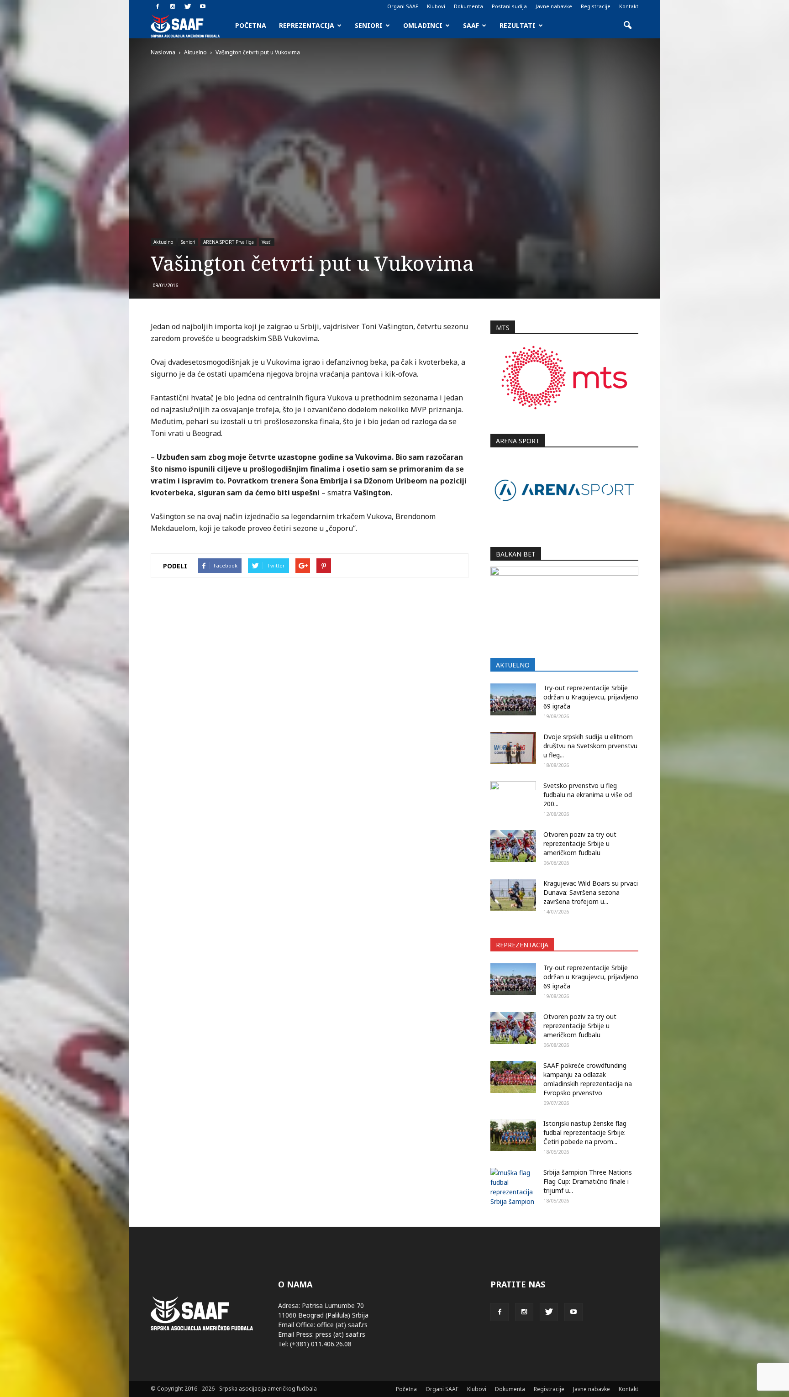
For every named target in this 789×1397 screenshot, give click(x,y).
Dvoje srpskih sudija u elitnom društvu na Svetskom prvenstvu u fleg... (590, 745)
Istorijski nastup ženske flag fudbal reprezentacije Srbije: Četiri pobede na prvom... (584, 1132)
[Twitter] (188, 6)
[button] (627, 26)
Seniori (369, 25)
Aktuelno (163, 242)
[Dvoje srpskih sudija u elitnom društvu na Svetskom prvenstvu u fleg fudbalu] (513, 748)
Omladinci (422, 25)
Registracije (595, 6)
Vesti (267, 242)
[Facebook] (157, 6)
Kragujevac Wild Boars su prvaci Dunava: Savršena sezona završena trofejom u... (590, 892)
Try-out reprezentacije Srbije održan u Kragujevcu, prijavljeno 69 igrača (590, 696)
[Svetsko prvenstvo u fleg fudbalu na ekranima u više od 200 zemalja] (513, 797)
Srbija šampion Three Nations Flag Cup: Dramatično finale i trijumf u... (587, 1181)
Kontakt (628, 6)
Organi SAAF (402, 6)
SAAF (471, 25)
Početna (250, 25)
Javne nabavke (554, 6)
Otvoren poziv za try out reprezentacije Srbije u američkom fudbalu (579, 843)
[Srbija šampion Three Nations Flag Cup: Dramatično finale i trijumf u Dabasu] (513, 1187)
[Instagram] (172, 6)
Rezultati (518, 25)
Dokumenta (468, 6)
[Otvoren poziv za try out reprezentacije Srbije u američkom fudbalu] (513, 846)
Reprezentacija (306, 25)
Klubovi (436, 6)
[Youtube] (203, 6)
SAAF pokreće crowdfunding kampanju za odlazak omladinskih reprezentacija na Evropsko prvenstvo (587, 1079)
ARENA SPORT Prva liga (228, 242)
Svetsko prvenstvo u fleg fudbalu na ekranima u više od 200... (587, 794)
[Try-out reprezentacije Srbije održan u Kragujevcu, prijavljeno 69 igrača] (513, 699)
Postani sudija (509, 6)
